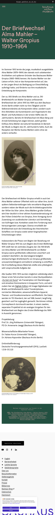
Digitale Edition (21, 286)
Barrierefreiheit (10, 462)
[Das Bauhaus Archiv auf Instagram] (7, 449)
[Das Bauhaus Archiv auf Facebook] (12, 449)
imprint (11, 503)
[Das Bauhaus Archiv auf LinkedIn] (16, 449)
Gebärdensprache (11, 468)
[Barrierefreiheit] (53, 1)
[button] (13, 443)
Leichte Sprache (11, 465)
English (7, 459)
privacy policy (17, 503)
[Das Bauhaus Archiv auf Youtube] (3, 449)
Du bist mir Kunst (10, 280)
